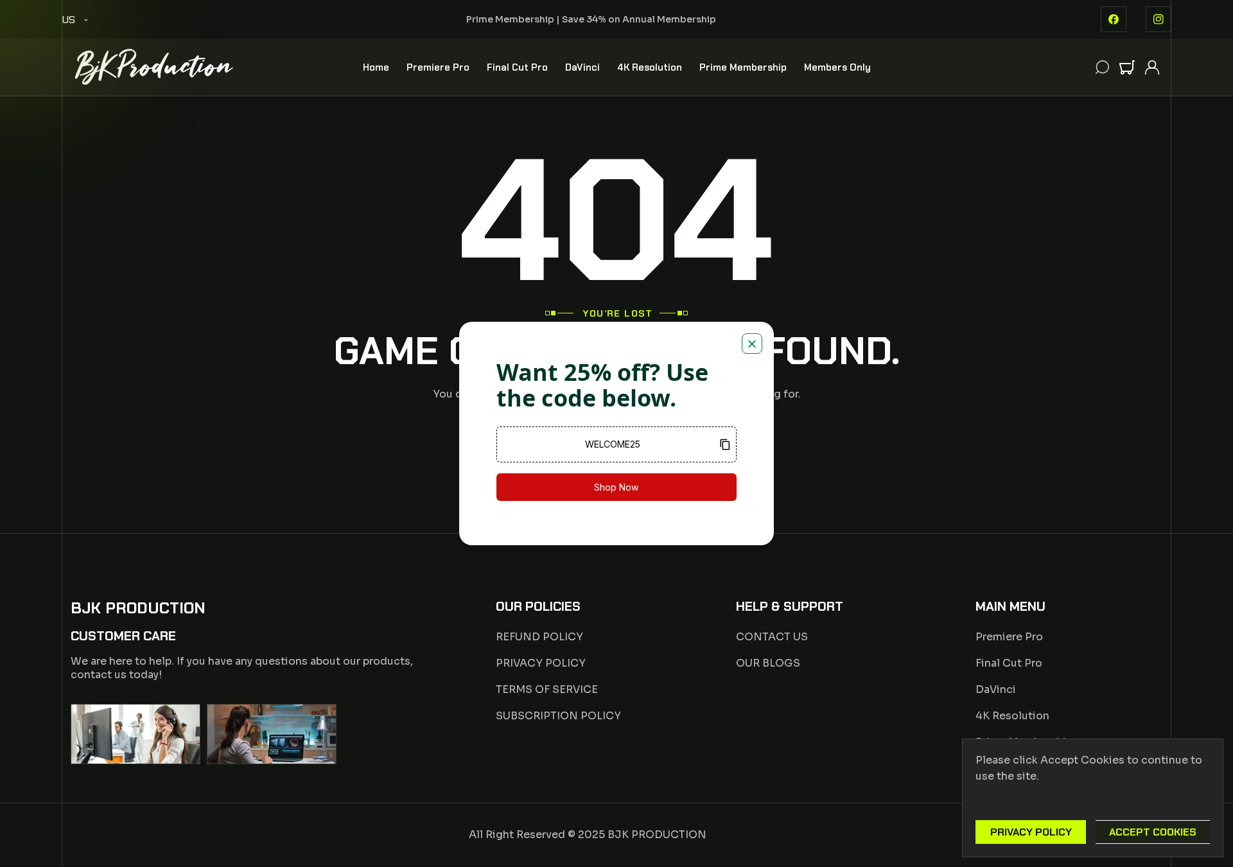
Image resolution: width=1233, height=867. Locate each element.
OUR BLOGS (768, 663)
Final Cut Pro (1008, 663)
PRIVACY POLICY (541, 663)
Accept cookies (1152, 832)
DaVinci (995, 689)
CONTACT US (772, 637)
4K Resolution (1012, 715)
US (68, 19)
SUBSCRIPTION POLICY (558, 715)
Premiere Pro (1009, 637)
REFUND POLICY (539, 637)
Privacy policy (1031, 832)
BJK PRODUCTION (657, 834)
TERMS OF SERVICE (547, 689)
